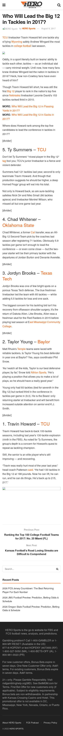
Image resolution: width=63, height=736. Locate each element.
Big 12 (11, 91)
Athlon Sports (38, 372)
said (30, 470)
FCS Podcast (32, 722)
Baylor (44, 341)
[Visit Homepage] (31, 5)
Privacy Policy (50, 722)
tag (4, 161)
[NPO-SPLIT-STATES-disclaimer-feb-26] (31, 503)
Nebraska (14, 95)
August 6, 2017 (48, 28)
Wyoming (16, 41)
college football (22, 46)
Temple (21, 349)
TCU (5, 37)
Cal (33, 232)
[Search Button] (59, 5)
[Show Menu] (3, 5)
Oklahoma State (18, 225)
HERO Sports (28, 28)
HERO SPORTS (16, 728)
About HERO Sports (11, 722)
